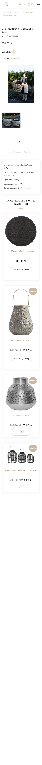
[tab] (21, 142)
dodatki (16, 12)
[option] (11, 120)
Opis (21, 142)
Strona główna (7, 12)
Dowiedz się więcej (21, 269)
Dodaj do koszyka (20, 432)
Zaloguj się (24, 4)
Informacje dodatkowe (21, 152)
